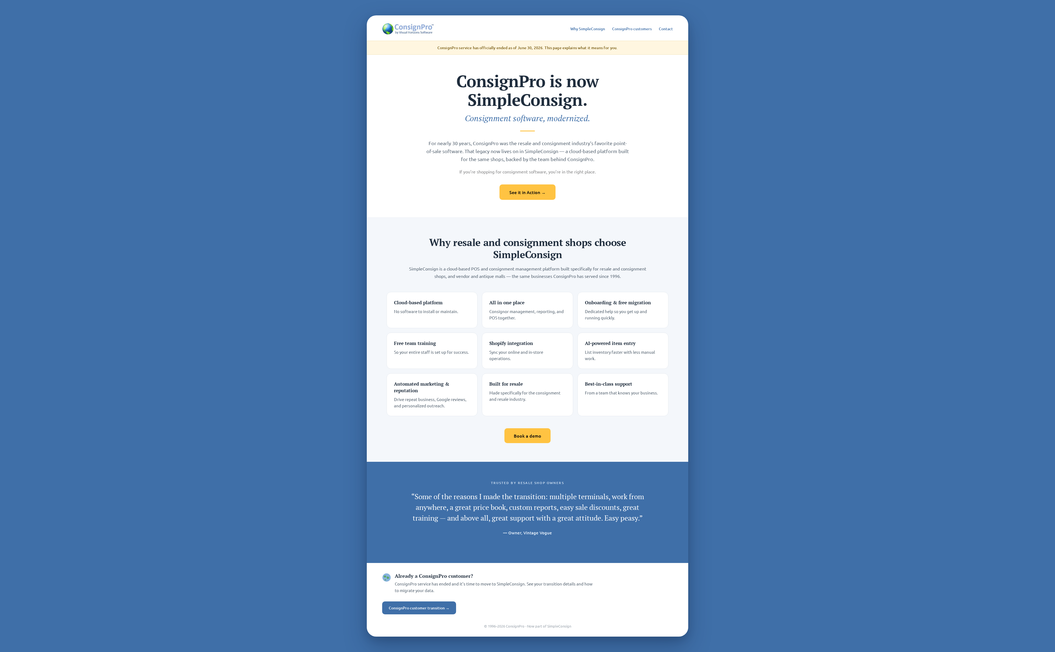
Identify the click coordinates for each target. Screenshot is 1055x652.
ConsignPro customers (632, 28)
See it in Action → (527, 192)
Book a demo (527, 436)
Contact (666, 28)
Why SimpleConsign (587, 28)
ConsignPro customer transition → (419, 607)
